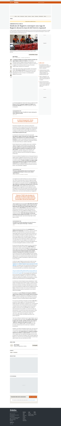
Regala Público (13, 419)
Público (45, 16)
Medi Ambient (41, 16)
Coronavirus (15, 352)
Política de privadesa (31, 415)
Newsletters (13, 416)
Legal (29, 412)
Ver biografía (35, 345)
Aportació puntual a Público (15, 417)
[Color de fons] (11, 75)
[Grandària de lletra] (11, 71)
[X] (12, 424)
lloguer (11, 352)
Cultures (33, 16)
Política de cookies (30, 414)
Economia (29, 16)
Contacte (35, 414)
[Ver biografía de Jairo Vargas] (11, 345)
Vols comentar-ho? (33, 396)
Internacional (22, 16)
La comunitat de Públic (14, 418)
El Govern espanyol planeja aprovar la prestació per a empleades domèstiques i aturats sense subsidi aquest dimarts (24, 172)
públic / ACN (15, 114)
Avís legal (29, 413)
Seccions (24, 412)
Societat (26, 16)
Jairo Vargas (15, 56)
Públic (11, 18)
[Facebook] (10, 424)
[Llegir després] (11, 67)
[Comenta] (11, 63)
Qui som (35, 413)
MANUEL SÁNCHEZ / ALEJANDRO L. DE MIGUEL (20, 174)
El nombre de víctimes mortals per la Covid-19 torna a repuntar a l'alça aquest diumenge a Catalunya (24, 223)
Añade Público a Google (33, 54)
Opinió (18, 16)
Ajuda (12, 420)
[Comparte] (11, 60)
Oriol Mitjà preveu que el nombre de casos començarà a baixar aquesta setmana (25, 113)
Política (16, 16)
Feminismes (36, 16)
